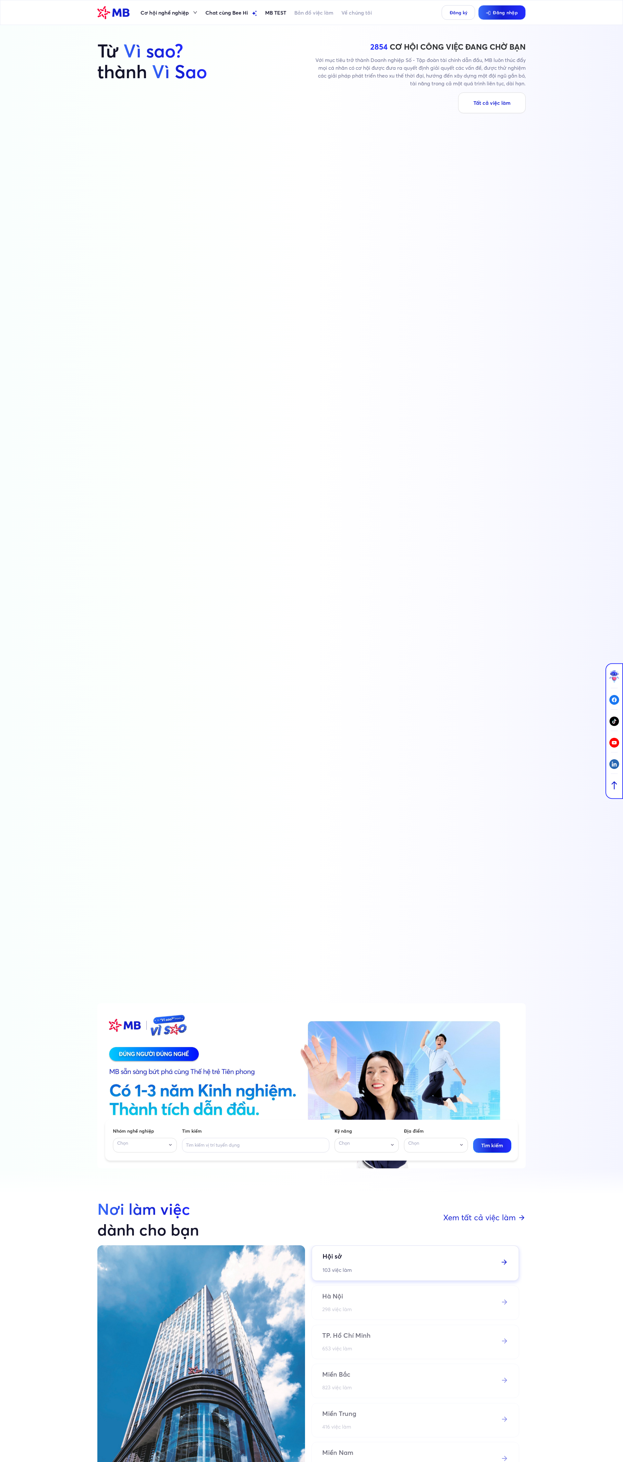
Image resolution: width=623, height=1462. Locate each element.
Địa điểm (414, 1131)
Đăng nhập (505, 13)
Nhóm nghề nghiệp (133, 1131)
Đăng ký (458, 13)
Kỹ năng (343, 1131)
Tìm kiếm (192, 1131)
